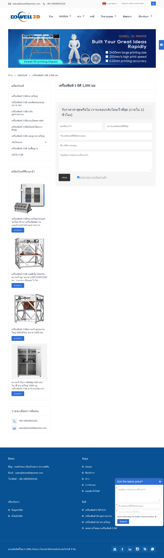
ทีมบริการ (90, 473)
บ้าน (51, 16)
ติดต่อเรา (127, 16)
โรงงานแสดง (107, 16)
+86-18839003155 (56, 3)
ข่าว (79, 16)
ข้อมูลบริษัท (17, 510)
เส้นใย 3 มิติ (17, 154)
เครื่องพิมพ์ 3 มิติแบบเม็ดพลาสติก (28, 120)
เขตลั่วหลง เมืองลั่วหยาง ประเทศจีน (31, 466)
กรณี (92, 16)
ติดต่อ (11, 458)
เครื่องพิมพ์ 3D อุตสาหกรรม (98, 516)
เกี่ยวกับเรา (144, 16)
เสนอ (64, 177)
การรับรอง (90, 485)
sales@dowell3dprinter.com (26, 3)
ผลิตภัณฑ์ (22, 75)
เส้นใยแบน (17, 142)
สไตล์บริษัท (16, 516)
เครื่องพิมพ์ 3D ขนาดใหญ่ (97, 522)
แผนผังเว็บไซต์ (92, 491)
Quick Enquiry (160, 482)
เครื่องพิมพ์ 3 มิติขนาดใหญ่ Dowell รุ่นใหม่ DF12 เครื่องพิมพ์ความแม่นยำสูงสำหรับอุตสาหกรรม (28, 221)
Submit (123, 521)
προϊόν (64, 16)
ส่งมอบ (88, 466)
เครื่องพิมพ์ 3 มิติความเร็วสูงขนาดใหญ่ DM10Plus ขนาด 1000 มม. (28, 331)
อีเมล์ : (11, 473)
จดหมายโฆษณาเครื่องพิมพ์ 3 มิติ (101, 528)
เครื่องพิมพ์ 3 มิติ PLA (95, 510)
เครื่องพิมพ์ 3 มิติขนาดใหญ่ (25, 96)
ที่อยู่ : (10, 466)
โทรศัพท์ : (13, 479)
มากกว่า (18, 230)
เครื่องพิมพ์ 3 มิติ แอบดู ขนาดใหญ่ (28, 136)
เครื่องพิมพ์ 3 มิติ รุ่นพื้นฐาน (25, 148)
